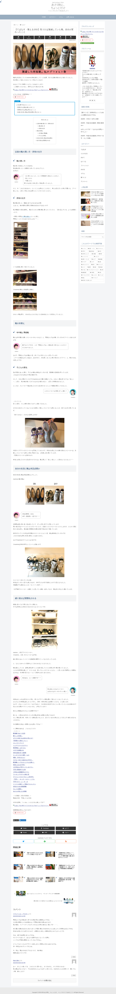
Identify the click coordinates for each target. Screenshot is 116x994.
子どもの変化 (42, 135)
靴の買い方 (42, 126)
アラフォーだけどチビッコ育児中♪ (23, 777)
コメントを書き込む (45, 980)
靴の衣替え (40, 130)
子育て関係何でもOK (19, 769)
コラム (83, 173)
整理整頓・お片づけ (19, 748)
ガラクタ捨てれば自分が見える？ (23, 738)
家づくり (83, 177)
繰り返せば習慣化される (43, 140)
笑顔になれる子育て (19, 765)
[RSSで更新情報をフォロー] (66, 841)
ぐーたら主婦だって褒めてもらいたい (24, 784)
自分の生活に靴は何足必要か (45, 138)
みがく (83, 157)
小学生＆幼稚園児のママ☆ (21, 772)
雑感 (24, 752)
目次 (42, 119)
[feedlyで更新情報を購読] (44, 841)
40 (14, 752)
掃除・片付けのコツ (19, 757)
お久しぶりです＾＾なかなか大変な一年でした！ (92, 131)
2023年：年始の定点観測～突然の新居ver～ (92, 124)
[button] (102, 237)
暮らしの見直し (17, 736)
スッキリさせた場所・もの (21, 755)
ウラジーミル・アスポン (20, 914)
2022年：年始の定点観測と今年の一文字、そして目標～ (92, 137)
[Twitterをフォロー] (23, 841)
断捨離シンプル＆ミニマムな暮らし (24, 762)
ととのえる (23, 820)
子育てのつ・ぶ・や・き (20, 781)
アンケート (84, 181)
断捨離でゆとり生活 (19, 733)
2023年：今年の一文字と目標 (89, 119)
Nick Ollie (16, 960)
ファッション (85, 165)
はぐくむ (83, 161)
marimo (92, 68)
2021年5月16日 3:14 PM (19, 916)
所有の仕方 (42, 128)
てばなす (16, 820)
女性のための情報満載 (20, 786)
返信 (74, 957)
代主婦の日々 (19, 752)
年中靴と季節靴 (43, 133)
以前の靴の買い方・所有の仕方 (45, 123)
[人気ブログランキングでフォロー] (87, 43)
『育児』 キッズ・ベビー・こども (24, 779)
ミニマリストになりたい (20, 745)
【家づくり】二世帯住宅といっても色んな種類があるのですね (92, 114)
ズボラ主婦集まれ (18, 750)
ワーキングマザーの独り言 (21, 774)
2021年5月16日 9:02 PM (19, 962)
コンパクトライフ (18, 743)
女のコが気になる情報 (20, 791)
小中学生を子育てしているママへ (23, 767)
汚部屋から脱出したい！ (20, 740)
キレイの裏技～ (17, 789)
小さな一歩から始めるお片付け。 (23, 760)
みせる (83, 169)
